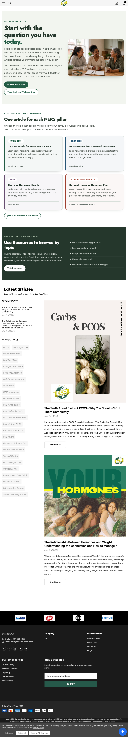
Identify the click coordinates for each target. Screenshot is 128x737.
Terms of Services (10, 668)
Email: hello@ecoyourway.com (19, 641)
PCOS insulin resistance (14, 417)
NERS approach (11, 392)
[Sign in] (117, 3)
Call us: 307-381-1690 (15, 639)
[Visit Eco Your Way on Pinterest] (26, 649)
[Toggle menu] (3, 3)
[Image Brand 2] (49, 618)
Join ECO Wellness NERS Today (22, 215)
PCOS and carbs (11, 404)
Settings (9, 733)
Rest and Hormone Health (23, 185)
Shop (46, 638)
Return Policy (8, 676)
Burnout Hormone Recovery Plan (88, 185)
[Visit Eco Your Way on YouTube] (10, 649)
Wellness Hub (93, 638)
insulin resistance (11, 353)
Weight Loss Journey (13, 449)
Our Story (91, 646)
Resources (92, 642)
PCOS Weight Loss (12, 462)
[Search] (9, 3)
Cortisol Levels (10, 468)
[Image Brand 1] (20, 618)
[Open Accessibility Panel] (123, 732)
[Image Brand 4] (107, 618)
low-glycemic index (13, 366)
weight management (13, 379)
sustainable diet (11, 398)
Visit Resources (14, 268)
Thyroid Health (10, 456)
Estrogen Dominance (13, 488)
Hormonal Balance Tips (14, 443)
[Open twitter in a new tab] (21, 649)
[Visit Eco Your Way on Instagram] (15, 649)
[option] (20, 618)
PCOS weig (8, 436)
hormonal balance (12, 372)
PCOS (6, 347)
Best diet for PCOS (12, 424)
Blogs (89, 650)
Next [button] (123, 618)
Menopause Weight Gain (15, 475)
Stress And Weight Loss (14, 494)
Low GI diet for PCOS (13, 411)
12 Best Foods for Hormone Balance (29, 146)
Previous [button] (5, 618)
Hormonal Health (11, 481)
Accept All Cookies (39, 733)
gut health (8, 385)
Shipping (6, 672)
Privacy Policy (8, 664)
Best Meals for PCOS (13, 430)
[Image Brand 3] (78, 618)
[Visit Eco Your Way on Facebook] (4, 649)
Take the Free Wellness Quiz (21, 92)
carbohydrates (20, 347)
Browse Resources (16, 84)
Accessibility (7, 680)
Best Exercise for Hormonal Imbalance (92, 146)
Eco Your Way (10, 360)
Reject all (22, 733)
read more (55, 444)
